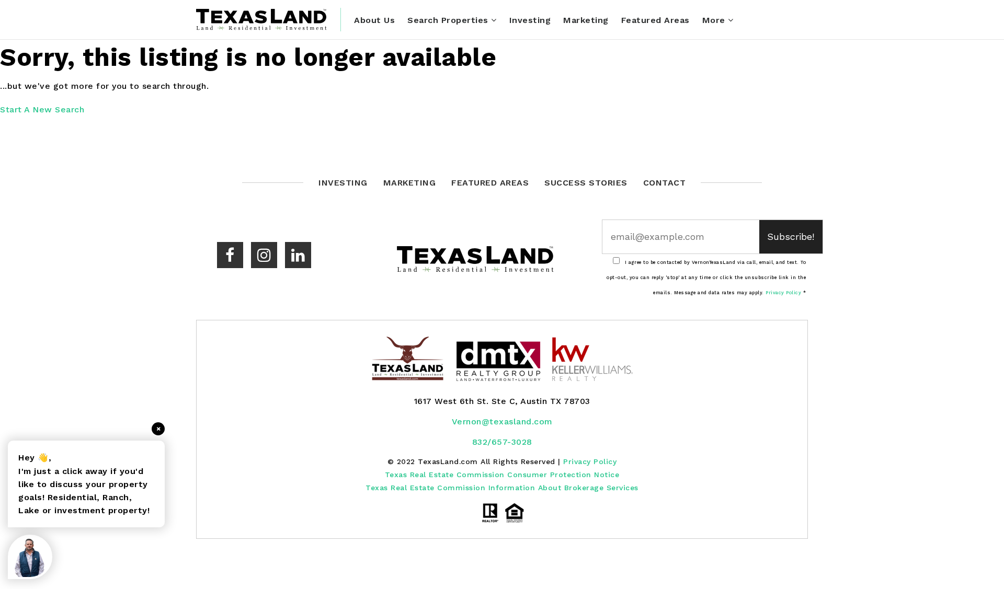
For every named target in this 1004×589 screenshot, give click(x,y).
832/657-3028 (502, 442)
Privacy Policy (783, 292)
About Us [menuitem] (374, 20)
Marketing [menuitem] (586, 20)
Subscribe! (790, 236)
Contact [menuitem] (664, 183)
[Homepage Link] (261, 19)
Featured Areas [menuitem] (655, 20)
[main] (502, 79)
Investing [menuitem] (530, 20)
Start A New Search (42, 109)
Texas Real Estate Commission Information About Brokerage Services (502, 487)
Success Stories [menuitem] (586, 183)
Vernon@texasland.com (502, 421)
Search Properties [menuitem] (449, 20)
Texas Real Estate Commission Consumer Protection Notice (502, 474)
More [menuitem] (715, 20)
